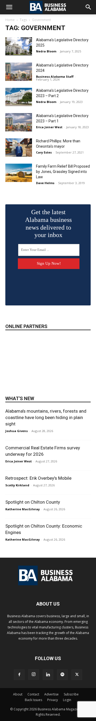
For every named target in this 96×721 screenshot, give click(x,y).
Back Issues (33, 700)
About (17, 694)
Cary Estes (44, 152)
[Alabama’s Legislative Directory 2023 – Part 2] (18, 97)
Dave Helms (45, 183)
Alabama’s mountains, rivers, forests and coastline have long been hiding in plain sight (45, 417)
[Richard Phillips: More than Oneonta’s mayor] (18, 147)
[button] (9, 7)
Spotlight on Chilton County (32, 502)
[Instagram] (33, 674)
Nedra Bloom (46, 51)
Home (10, 20)
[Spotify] (62, 674)
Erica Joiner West (49, 127)
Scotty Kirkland (17, 485)
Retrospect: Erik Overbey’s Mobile (38, 478)
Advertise (51, 694)
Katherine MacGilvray (22, 509)
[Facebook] (19, 674)
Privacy (52, 700)
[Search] (88, 7)
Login (67, 700)
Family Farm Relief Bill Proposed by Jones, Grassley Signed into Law (63, 171)
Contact (33, 694)
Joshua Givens (16, 431)
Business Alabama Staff (55, 76)
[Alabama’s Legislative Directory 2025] (18, 46)
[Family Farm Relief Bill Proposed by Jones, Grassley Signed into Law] (18, 173)
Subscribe (71, 694)
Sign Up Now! (49, 263)
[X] (76, 674)
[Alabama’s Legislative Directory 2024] (18, 72)
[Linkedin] (48, 674)
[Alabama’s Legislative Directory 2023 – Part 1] (18, 122)
